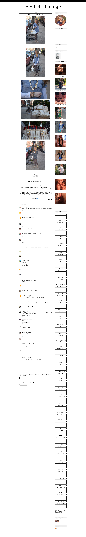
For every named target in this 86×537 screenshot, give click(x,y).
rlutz (22, 295)
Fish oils (60, 300)
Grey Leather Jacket (60, 324)
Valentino (61, 485)
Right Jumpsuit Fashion (60, 437)
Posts (57, 528)
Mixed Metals (60, 407)
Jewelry (60, 357)
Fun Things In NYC (61, 316)
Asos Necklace (60, 220)
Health (60, 333)
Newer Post (22, 377)
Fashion (60, 288)
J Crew (60, 353)
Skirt (61, 451)
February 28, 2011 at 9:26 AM (29, 269)
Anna (22, 357)
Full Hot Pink (60, 311)
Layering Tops (60, 373)
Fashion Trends (60, 293)
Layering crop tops (60, 369)
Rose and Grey (60, 439)
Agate (61, 214)
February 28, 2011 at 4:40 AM (28, 246)
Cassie (23, 207)
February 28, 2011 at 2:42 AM (36, 233)
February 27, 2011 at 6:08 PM (28, 207)
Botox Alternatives (60, 245)
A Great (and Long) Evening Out (60, 90)
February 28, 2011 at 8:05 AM (28, 260)
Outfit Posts (60, 423)
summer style (60, 469)
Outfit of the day (60, 419)
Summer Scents (60, 467)
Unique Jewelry (61, 480)
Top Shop (60, 476)
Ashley (23, 311)
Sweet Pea (24, 255)
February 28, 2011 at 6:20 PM (28, 295)
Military (60, 403)
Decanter (60, 263)
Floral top (61, 304)
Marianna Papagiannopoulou (27, 233)
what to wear (60, 496)
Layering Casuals (61, 366)
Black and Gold (60, 234)
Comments (57, 530)
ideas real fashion (60, 348)
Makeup (60, 389)
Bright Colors (60, 247)
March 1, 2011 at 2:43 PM (27, 332)
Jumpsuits (61, 362)
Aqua (61, 218)
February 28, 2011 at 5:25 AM (30, 255)
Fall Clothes (60, 277)
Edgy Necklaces (61, 270)
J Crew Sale (61, 355)
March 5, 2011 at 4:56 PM (27, 357)
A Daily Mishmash (25, 290)
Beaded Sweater (61, 229)
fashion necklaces (60, 291)
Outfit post (60, 421)
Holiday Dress (60, 335)
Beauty (60, 231)
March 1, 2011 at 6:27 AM (29, 306)
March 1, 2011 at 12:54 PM (29, 326)
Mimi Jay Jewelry (61, 405)
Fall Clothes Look (60, 279)
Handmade (60, 328)
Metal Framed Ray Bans (61, 396)
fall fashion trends (60, 286)
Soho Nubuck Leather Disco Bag (60, 455)
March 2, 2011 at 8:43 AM (30, 343)
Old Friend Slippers (60, 414)
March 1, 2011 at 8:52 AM (28, 311)
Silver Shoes (60, 446)
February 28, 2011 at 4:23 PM (32, 290)
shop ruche (61, 444)
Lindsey (23, 212)
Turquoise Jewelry (60, 478)
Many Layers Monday (60, 119)
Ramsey (23, 306)
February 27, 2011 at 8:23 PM (29, 212)
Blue (60, 238)
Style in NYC (60, 462)
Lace (61, 364)
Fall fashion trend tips (60, 284)
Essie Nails (61, 275)
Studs (61, 460)
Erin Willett (23, 326)
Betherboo (23, 338)
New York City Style (60, 412)
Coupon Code (60, 254)
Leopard (60, 378)
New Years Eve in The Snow (61, 410)
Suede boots (60, 464)
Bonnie (23, 260)
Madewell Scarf (61, 387)
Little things (60, 380)
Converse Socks (61, 252)
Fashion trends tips (60, 295)
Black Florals (60, 236)
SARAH (23, 269)
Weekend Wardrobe (60, 494)
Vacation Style (60, 483)
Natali (23, 228)
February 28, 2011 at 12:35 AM (28, 228)
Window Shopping (61, 501)
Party (61, 426)
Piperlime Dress (60, 430)
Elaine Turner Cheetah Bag (61, 272)
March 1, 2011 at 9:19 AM (28, 319)
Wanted (60, 492)
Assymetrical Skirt (60, 222)
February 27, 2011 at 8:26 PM (29, 217)
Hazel (23, 246)
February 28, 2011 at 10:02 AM (31, 280)
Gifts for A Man (61, 320)
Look (61, 382)
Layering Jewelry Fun (61, 371)
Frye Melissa (60, 309)
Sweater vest (60, 471)
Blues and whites (61, 243)
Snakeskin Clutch (60, 453)
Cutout (60, 259)
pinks (61, 428)
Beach (61, 227)
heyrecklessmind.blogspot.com (27, 328)
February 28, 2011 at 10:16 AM (30, 285)
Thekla (23, 319)
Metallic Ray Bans (60, 398)
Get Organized (60, 318)
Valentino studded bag (61, 487)
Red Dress (60, 435)
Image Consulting (61, 350)
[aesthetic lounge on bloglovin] (36, 198)
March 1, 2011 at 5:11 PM (29, 338)
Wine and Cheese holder (60, 503)
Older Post (49, 377)
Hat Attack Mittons (60, 331)
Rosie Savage (24, 239)
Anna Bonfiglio (24, 349)
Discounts (61, 268)
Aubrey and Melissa (25, 223)
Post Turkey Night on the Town (60, 76)
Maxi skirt (61, 394)
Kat (22, 332)
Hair (60, 326)
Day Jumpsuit (60, 261)
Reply (22, 210)
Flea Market (60, 302)
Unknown (23, 217)
